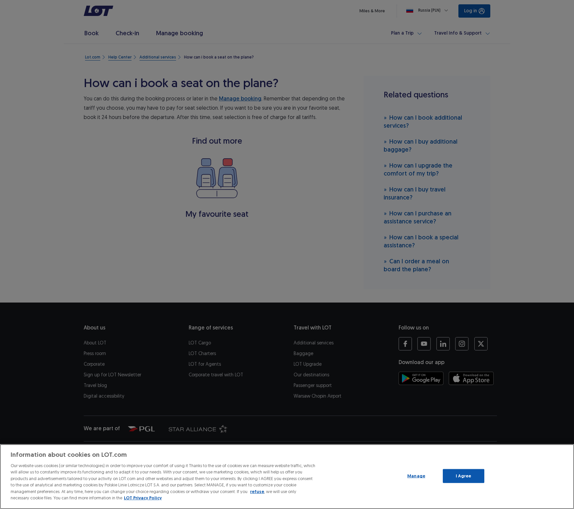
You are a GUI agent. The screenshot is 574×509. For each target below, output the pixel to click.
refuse (257, 491)
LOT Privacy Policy (143, 497)
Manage (416, 475)
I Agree (463, 475)
